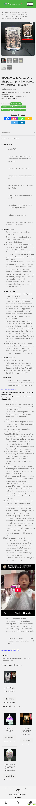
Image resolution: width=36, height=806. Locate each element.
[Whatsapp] (21, 118)
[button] (31, 23)
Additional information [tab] (10, 138)
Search (18, 802)
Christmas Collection (8, 107)
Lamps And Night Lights (18, 12)
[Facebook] (7, 118)
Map (18, 792)
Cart (28, 801)
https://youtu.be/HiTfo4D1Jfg (11, 650)
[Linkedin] (21, 122)
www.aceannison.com (8, 390)
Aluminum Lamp (7, 14)
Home (6, 12)
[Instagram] (14, 118)
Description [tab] (5, 133)
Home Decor (21, 107)
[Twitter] (14, 122)
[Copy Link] (28, 118)
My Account (6, 802)
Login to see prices (8, 89)
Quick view (9, 699)
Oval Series (18, 14)
